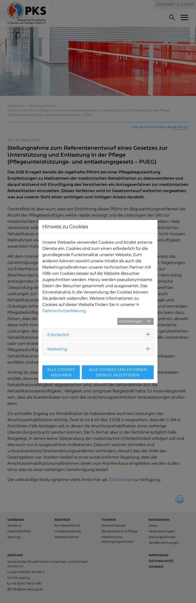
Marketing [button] (57, 349)
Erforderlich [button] (58, 335)
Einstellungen (130, 321)
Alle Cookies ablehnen (61, 372)
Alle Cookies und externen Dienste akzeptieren (118, 372)
